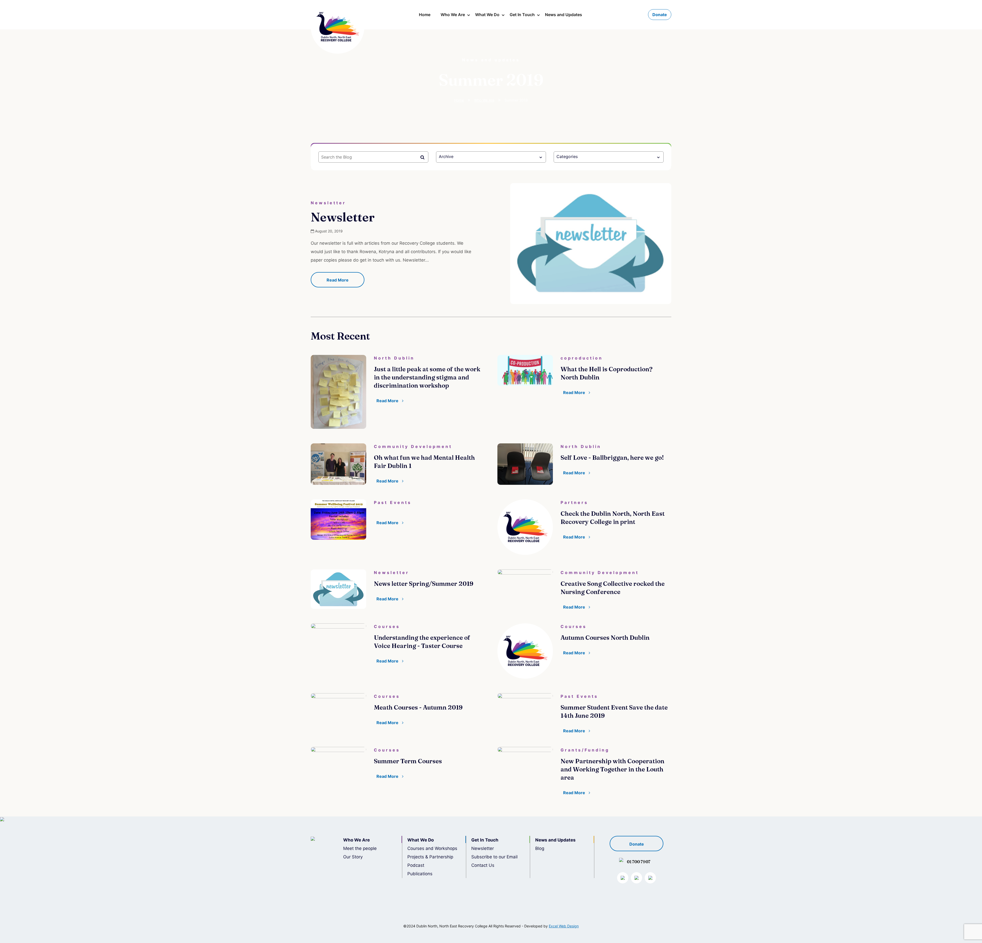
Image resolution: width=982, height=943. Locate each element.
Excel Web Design (564, 926)
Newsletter (343, 217)
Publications (419, 873)
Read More (338, 280)
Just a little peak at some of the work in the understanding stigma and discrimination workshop (427, 377)
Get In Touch (522, 14)
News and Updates (563, 14)
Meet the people (360, 848)
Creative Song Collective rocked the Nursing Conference (613, 588)
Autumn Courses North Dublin (605, 637)
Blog (539, 848)
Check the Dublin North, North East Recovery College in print (613, 517)
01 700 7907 (638, 861)
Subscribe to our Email (494, 856)
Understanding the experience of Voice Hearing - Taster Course (422, 641)
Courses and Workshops (432, 848)
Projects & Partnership (430, 856)
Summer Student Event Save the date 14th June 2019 (614, 711)
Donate (659, 14)
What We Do (487, 14)
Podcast (415, 865)
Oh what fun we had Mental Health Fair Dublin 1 (424, 461)
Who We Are (453, 14)
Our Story (353, 856)
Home (424, 14)
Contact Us (482, 865)
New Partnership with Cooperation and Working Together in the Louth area (612, 769)
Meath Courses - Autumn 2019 (418, 707)
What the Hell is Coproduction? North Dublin (607, 373)
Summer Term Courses (408, 761)
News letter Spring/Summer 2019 (423, 583)
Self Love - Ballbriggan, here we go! (612, 457)
